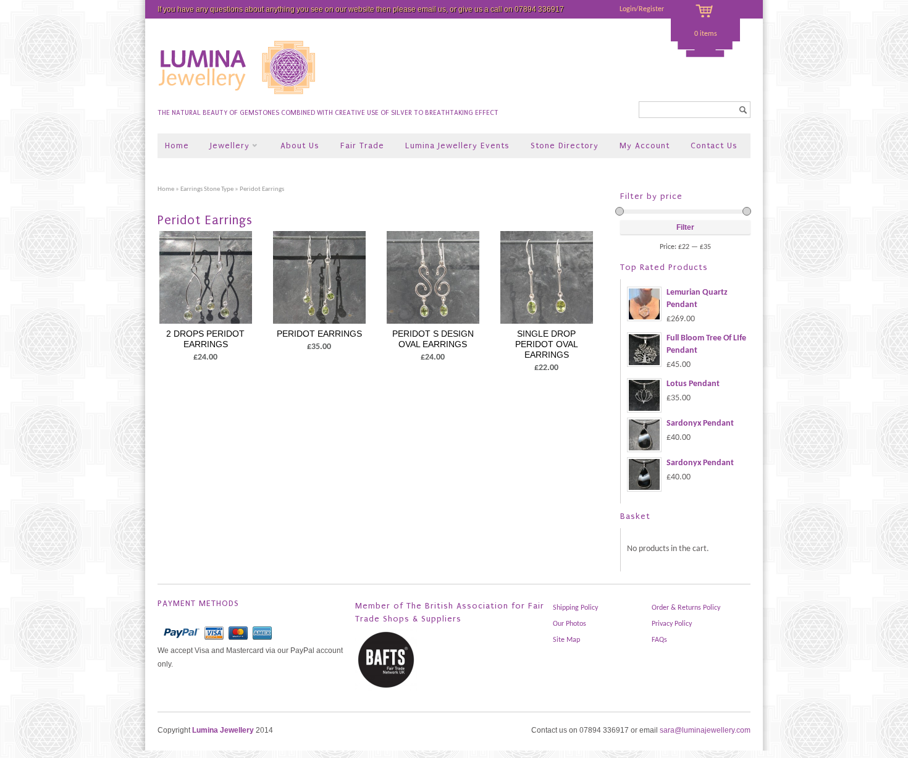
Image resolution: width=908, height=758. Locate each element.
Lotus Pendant (693, 384)
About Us (299, 145)
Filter (685, 227)
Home (177, 145)
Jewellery (225, 147)
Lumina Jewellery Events (457, 145)
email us (432, 9)
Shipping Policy (575, 608)
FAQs (659, 640)
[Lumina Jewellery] (238, 99)
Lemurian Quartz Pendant (697, 299)
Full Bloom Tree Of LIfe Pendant (706, 344)
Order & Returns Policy (686, 608)
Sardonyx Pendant (700, 423)
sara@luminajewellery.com (705, 730)
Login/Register (642, 9)
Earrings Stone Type (206, 189)
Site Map (566, 640)
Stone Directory (565, 145)
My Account (645, 145)
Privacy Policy (672, 624)
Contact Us (714, 145)
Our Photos (569, 624)
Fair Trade (362, 145)
